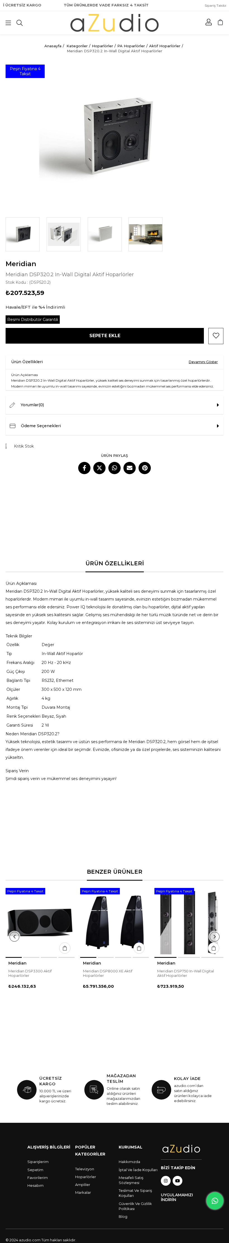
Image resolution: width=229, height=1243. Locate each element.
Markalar (83, 1192)
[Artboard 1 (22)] (181, 1149)
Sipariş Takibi (215, 5)
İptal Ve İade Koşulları (138, 1170)
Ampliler (82, 1184)
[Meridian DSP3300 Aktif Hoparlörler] (40, 922)
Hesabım (35, 1185)
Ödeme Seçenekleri (41, 425)
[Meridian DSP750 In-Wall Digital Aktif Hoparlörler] (188, 922)
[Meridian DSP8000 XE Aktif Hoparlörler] (114, 922)
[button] (14, 957)
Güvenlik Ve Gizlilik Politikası (135, 1206)
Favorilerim (37, 1177)
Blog (123, 1216)
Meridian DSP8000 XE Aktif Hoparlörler (107, 973)
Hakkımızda (129, 1161)
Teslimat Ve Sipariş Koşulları (135, 1193)
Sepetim (35, 1170)
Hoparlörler (85, 1177)
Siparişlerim (38, 1161)
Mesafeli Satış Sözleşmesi (131, 1180)
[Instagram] (166, 1181)
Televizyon (84, 1169)
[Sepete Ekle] (64, 948)
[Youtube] (177, 1181)
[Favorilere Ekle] (215, 336)
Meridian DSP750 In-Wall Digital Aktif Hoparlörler (185, 973)
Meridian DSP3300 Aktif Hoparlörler (30, 973)
